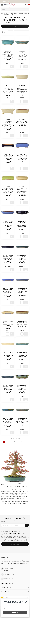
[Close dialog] (27, 601)
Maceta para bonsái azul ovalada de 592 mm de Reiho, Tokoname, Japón (8, 293)
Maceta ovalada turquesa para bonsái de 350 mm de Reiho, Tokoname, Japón (8, 55)
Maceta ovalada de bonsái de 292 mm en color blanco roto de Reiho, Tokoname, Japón (22, 90)
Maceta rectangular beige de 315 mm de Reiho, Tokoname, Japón (22, 123)
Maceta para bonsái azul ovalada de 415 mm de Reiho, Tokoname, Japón (22, 422)
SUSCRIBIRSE (15, 612)
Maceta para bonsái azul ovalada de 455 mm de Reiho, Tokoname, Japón (8, 225)
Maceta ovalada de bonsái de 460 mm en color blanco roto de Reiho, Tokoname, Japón (22, 192)
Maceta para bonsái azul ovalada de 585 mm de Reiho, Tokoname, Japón (22, 293)
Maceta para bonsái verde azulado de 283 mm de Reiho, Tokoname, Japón (22, 357)
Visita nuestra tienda (15, 549)
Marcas (7, 13)
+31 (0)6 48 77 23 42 (9, 574)
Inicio (2, 13)
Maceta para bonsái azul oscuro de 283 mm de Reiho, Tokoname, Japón (7, 389)
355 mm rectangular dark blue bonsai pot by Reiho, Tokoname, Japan (8, 158)
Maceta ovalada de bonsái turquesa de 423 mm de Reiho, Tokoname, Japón (22, 56)
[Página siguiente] (25, 442)
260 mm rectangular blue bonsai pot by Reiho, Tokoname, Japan (22, 157)
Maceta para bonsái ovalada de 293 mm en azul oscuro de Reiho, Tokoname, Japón (22, 226)
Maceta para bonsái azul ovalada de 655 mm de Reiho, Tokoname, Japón (22, 260)
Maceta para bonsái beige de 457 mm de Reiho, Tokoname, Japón (22, 325)
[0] (28, 5)
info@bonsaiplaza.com (9, 578)
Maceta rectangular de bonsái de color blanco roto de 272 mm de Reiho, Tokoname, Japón (8, 124)
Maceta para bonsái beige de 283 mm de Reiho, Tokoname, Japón (8, 356)
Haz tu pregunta (15, 544)
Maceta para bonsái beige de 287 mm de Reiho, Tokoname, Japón (8, 325)
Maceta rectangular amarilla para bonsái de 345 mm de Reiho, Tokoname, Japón (8, 191)
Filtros (14, 26)
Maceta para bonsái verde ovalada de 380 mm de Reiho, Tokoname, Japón (22, 390)
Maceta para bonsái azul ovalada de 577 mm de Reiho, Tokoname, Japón (8, 260)
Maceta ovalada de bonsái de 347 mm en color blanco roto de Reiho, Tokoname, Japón (8, 90)
